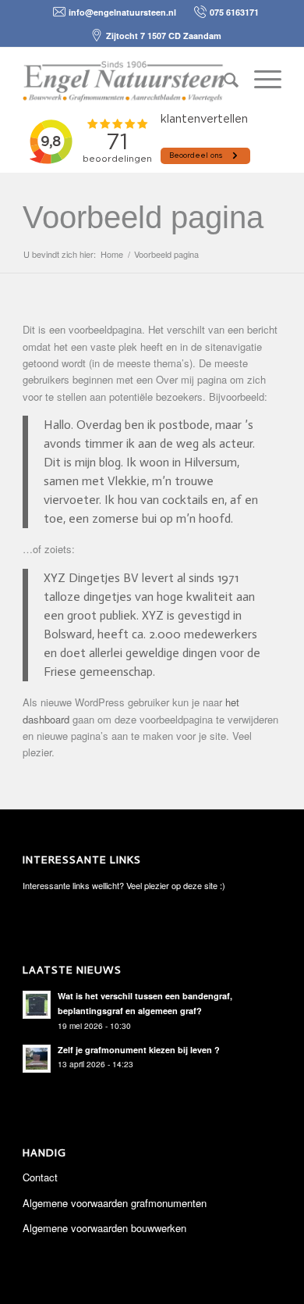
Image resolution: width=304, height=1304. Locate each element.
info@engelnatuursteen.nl (122, 12)
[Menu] (260, 79)
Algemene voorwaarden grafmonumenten (115, 1202)
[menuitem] (223, 79)
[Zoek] (223, 79)
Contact (40, 1177)
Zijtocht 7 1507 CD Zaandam (163, 35)
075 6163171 (234, 12)
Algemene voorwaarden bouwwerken (104, 1227)
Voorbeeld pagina (143, 217)
